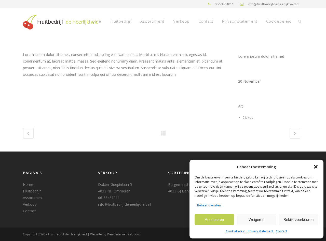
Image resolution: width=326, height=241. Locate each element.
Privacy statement (260, 231)
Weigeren (256, 219)
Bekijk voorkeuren (298, 219)
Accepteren (214, 219)
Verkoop (30, 204)
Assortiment (33, 197)
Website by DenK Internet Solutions (115, 234)
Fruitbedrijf (32, 191)
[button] (315, 166)
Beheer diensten (209, 205)
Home (28, 184)
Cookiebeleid (235, 231)
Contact (281, 231)
